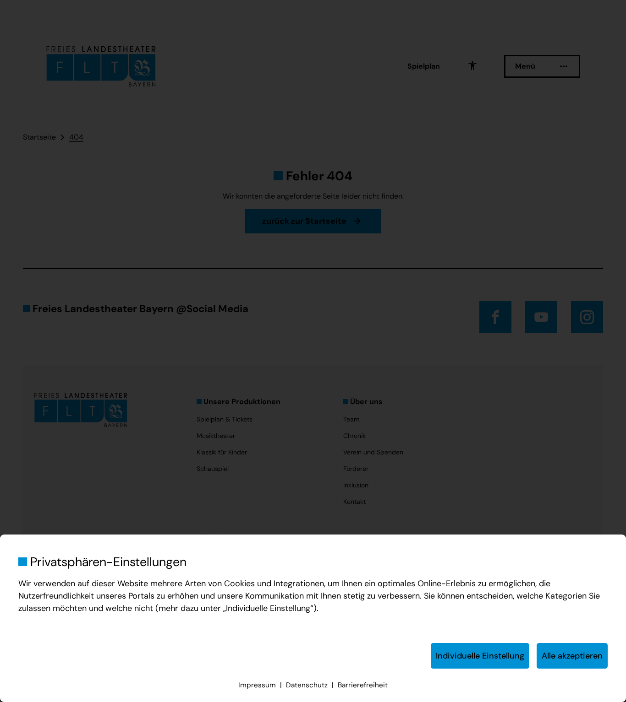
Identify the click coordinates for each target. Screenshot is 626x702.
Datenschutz (307, 685)
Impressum (257, 685)
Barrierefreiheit (363, 685)
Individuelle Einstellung (480, 655)
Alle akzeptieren (572, 655)
